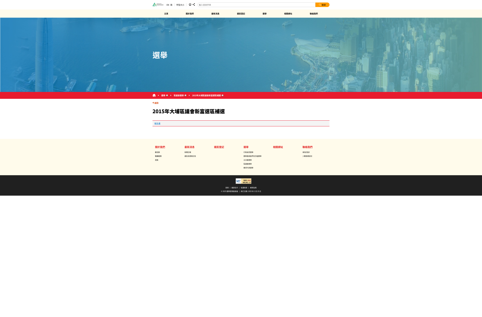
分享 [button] (193, 4)
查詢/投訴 (306, 152)
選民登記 (219, 147)
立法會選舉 (248, 160)
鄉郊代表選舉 (248, 167)
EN (168, 4)
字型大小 (180, 4)
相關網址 (278, 147)
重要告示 (234, 187)
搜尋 (324, 4)
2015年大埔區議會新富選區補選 (206, 95)
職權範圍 (158, 156)
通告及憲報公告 (190, 156)
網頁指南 (253, 187)
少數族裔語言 (307, 156)
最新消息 (190, 147)
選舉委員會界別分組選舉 (252, 156)
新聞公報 (188, 152)
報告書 (157, 123)
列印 (190, 4)
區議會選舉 (179, 95)
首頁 (227, 187)
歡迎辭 (157, 152)
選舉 (163, 95)
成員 (156, 160)
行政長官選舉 (248, 152)
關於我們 (160, 147)
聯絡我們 (308, 147)
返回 (156, 102)
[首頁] (154, 95)
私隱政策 (244, 187)
